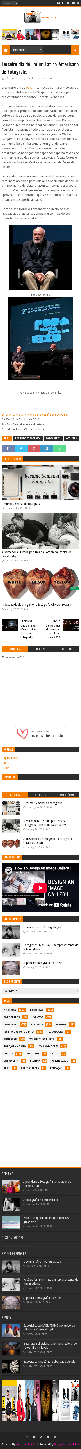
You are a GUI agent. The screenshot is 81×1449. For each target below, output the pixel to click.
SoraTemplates (25, 1444)
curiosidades (30, 1068)
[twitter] (68, 3)
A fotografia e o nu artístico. (41, 1199)
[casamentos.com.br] (40, 740)
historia (37, 1024)
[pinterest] (77, 3)
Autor (5, 767)
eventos (37, 1017)
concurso (10, 1039)
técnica (35, 1061)
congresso (11, 1024)
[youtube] (73, 3)
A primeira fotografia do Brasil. (43, 963)
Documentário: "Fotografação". (43, 927)
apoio (55, 1053)
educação (56, 1068)
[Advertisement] (40, 1116)
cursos (8, 1053)
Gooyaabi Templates (66, 1444)
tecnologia (55, 1032)
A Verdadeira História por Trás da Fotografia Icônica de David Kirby (36, 554)
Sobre (5, 762)
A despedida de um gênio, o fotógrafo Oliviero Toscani (36, 604)
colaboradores (48, 1046)
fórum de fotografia (28, 438)
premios (61, 1024)
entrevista (11, 1061)
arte (7, 1068)
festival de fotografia (19, 1032)
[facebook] (63, 3)
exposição (37, 1010)
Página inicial (10, 757)
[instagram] (58, 3)
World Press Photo (42, 1039)
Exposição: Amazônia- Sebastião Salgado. (49, 1361)
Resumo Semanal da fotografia (21, 503)
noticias (71, 438)
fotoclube (32, 1053)
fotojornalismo (15, 1046)
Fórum (31, 87)
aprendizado (60, 1061)
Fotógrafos (53, 438)
